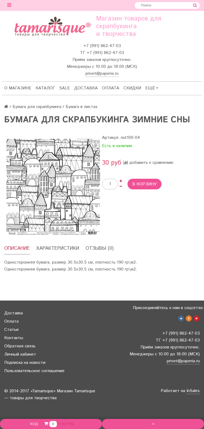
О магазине (17, 88)
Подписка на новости (24, 363)
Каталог (45, 88)
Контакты (13, 338)
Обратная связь (20, 346)
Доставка (86, 88)
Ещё (150, 88)
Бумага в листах (81, 107)
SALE (64, 88)
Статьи (11, 330)
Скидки (132, 88)
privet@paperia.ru (102, 73)
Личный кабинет (20, 354)
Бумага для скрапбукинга (36, 107)
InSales (193, 391)
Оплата (110, 88)
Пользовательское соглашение (34, 371)
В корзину (144, 184)
